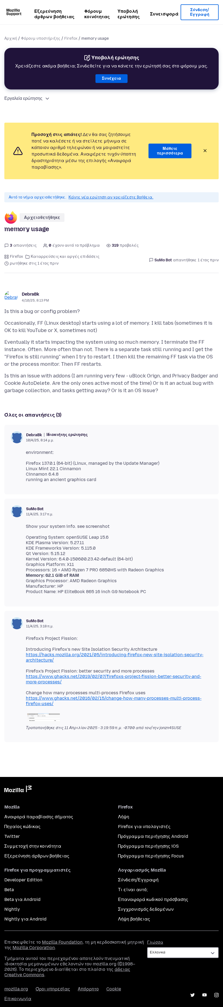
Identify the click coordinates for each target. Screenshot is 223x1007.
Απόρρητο (88, 988)
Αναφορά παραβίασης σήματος (38, 816)
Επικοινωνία (17, 998)
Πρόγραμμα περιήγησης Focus (151, 856)
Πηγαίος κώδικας (22, 826)
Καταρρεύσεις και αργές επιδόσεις (65, 256)
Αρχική (10, 38)
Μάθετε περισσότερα (170, 151)
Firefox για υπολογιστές (144, 826)
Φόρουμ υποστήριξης (40, 38)
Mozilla (18, 790)
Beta (9, 889)
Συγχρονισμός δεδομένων (146, 909)
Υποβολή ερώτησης (128, 14)
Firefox (71, 38)
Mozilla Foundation (62, 942)
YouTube (204, 995)
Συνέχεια (111, 78)
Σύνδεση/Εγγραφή (199, 12)
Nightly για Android (25, 919)
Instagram (216, 995)
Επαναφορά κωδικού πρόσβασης (153, 899)
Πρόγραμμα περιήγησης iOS (148, 846)
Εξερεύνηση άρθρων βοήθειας (54, 14)
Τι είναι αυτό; (133, 889)
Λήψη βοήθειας (134, 919)
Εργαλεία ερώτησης (23, 98)
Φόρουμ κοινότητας (97, 14)
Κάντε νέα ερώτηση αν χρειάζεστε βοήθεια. (111, 197)
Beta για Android (22, 899)
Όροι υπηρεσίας (53, 988)
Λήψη (123, 816)
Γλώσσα (155, 942)
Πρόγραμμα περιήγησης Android (153, 836)
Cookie (113, 988)
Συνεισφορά (164, 14)
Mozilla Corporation (34, 947)
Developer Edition (23, 879)
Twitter (12, 836)
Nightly (12, 909)
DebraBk (30, 294)
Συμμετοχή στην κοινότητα (32, 846)
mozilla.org (16, 988)
